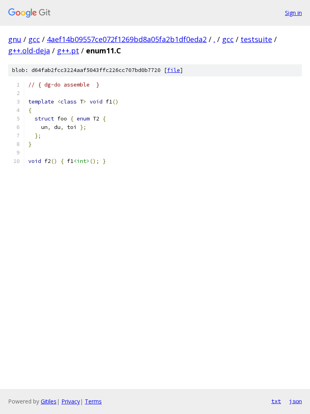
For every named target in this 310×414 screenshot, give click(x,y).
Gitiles (49, 401)
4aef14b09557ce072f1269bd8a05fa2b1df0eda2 (127, 39)
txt (276, 401)
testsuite (256, 39)
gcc (34, 39)
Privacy (70, 401)
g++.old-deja (29, 50)
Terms (93, 401)
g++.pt (68, 50)
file (173, 70)
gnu (14, 39)
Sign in (293, 13)
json (295, 401)
